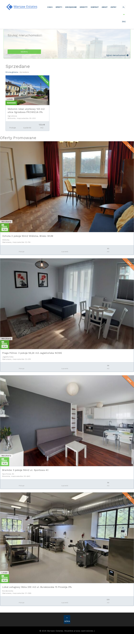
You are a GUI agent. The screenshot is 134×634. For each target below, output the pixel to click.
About (104, 7)
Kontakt (95, 7)
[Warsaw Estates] (21, 6)
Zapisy (113, 7)
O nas (49, 7)
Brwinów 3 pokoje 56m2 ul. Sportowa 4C (25, 470)
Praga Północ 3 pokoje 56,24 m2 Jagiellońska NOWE (32, 353)
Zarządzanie (71, 7)
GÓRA (67, 621)
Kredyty (84, 7)
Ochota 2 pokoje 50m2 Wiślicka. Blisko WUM (27, 236)
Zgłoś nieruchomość (116, 55)
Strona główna (11, 72)
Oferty (59, 7)
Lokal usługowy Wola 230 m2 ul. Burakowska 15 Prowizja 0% (37, 587)
